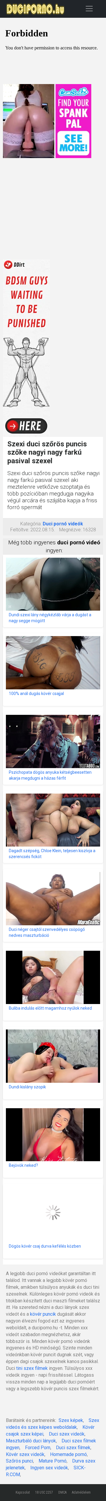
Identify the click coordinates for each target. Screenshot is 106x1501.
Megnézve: (70, 529)
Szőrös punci (19, 1461)
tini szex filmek (32, 1368)
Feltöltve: (19, 529)
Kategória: (31, 524)
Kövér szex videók (25, 1454)
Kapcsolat (23, 1492)
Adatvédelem (81, 1492)
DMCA (62, 1492)
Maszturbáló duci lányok (31, 1441)
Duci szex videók (67, 1434)
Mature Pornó (53, 1461)
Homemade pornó (68, 1454)
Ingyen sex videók (49, 1468)
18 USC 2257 (44, 1492)
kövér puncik (43, 1314)
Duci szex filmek (73, 1447)
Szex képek (71, 1420)
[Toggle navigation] (89, 8)
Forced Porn (37, 1447)
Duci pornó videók (63, 524)
